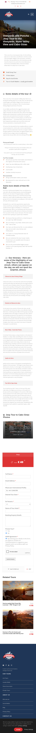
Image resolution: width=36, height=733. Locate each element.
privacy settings (22, 725)
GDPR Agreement (11, 537)
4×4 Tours (5, 678)
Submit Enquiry (10, 559)
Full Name (9, 474)
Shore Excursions (7, 686)
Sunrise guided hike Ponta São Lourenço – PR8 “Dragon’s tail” (12, 604)
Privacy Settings (28, 729)
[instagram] (20, 6)
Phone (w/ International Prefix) (15, 488)
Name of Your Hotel (12, 508)
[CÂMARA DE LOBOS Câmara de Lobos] (18, 430)
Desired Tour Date (11, 495)
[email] (3, 665)
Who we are (6, 699)
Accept (18, 729)
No (8, 533)
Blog (4, 707)
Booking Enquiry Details (13, 515)
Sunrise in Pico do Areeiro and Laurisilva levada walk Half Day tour (13, 632)
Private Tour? (9, 529)
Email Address (10, 481)
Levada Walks (6, 682)
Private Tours (6, 690)
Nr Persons (9, 501)
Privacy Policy (6, 711)
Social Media (6, 703)
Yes (9, 531)
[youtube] (17, 6)
